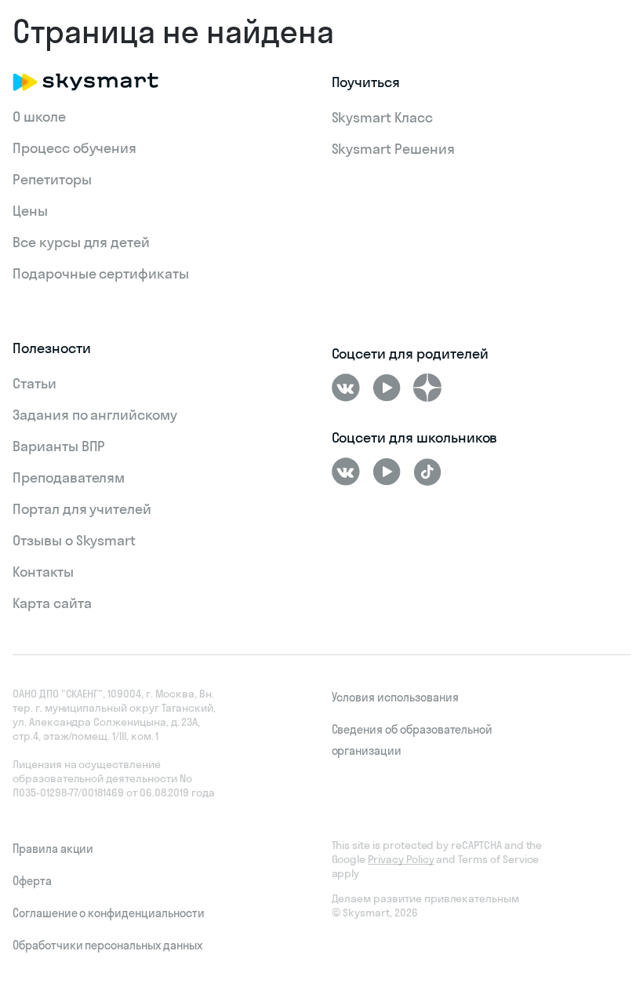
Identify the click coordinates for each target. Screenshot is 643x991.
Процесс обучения (74, 148)
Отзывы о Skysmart (74, 540)
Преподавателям (69, 477)
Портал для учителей (82, 509)
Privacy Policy (401, 859)
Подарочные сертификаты (101, 273)
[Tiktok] (427, 471)
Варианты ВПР (59, 446)
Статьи (34, 383)
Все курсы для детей (81, 242)
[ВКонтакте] (346, 387)
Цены (30, 211)
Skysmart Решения (393, 149)
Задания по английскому (95, 415)
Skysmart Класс (382, 117)
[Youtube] (386, 387)
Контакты (43, 572)
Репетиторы (52, 179)
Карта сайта (52, 603)
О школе (39, 116)
